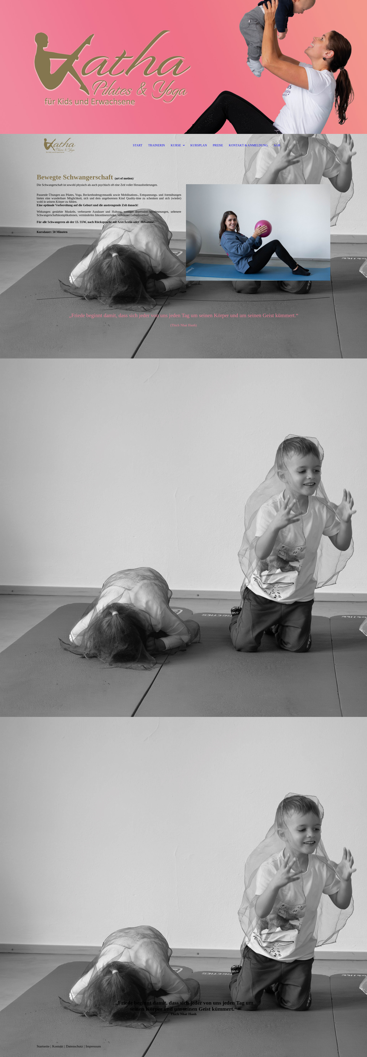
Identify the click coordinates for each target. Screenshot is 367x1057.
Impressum (93, 1046)
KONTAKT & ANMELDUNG (248, 145)
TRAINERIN (156, 145)
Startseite (43, 1046)
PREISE (218, 145)
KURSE (176, 145)
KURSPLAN (198, 145)
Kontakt (57, 1046)
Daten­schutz (74, 1046)
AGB (277, 145)
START (137, 145)
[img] (183, 67)
